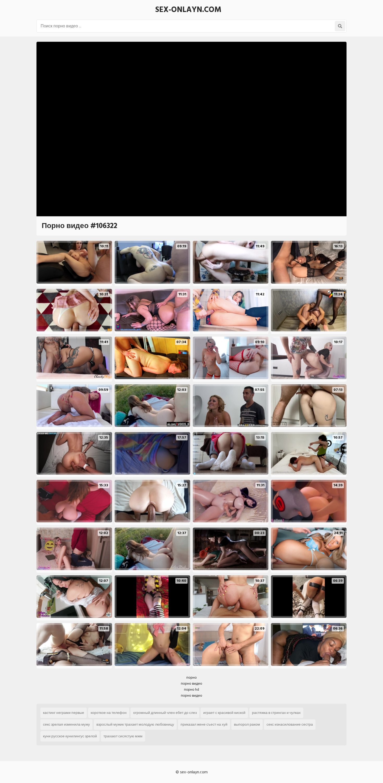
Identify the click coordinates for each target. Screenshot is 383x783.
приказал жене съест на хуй (204, 724)
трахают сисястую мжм (123, 736)
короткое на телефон (109, 713)
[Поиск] (340, 26)
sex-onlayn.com (188, 9)
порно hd (191, 689)
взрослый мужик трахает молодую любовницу (135, 724)
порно (191, 677)
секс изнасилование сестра (290, 724)
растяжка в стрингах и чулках (276, 713)
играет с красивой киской (224, 713)
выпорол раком (247, 724)
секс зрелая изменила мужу (66, 724)
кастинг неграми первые (63, 713)
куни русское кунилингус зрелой (70, 736)
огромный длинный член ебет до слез (165, 713)
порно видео (191, 683)
